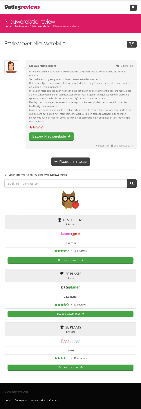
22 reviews (80, 304)
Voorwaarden (38, 400)
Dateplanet (70, 296)
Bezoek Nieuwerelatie (49, 136)
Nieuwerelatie (49, 43)
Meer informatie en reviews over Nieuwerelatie (38, 175)
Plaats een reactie (73, 162)
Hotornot (71, 350)
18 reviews (80, 358)
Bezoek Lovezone (68, 260)
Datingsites (21, 400)
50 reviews (80, 251)
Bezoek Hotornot (68, 367)
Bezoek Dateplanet (68, 313)
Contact (53, 400)
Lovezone (70, 243)
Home (7, 400)
